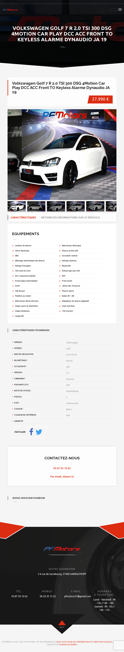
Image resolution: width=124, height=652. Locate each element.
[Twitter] (38, 432)
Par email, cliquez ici (62, 476)
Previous (12, 155)
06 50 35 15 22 (48, 596)
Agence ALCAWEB (67, 644)
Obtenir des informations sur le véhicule (70, 217)
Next (112, 155)
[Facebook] (31, 432)
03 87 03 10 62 (62, 468)
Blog (59, 642)
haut (61, 627)
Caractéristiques (23, 217)
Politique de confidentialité (77, 642)
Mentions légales (103, 642)
